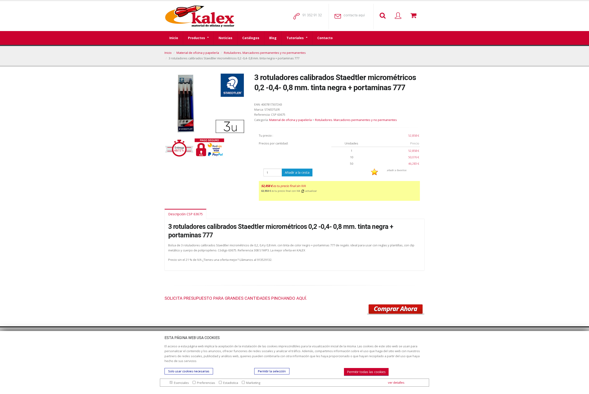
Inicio (173, 38)
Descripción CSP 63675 (185, 214)
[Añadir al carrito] (395, 309)
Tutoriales (295, 38)
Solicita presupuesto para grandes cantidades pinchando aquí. (236, 298)
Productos (196, 38)
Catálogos (250, 38)
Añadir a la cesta (297, 172)
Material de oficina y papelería (197, 53)
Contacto (325, 38)
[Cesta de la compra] (414, 16)
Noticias (225, 38)
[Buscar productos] (383, 16)
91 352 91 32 (312, 15)
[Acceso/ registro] (398, 16)
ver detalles (396, 382)
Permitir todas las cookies (366, 372)
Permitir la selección (272, 371)
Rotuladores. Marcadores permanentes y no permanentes (265, 53)
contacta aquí (354, 15)
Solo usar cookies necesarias (188, 371)
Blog (273, 38)
